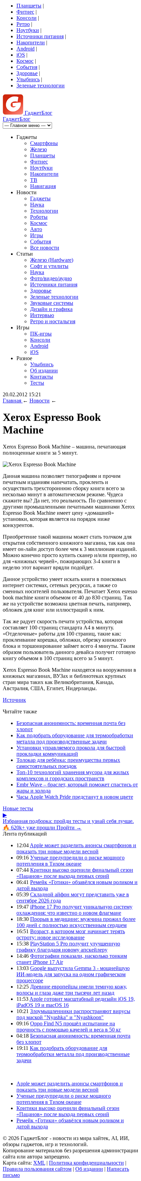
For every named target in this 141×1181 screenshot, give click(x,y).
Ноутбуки (27, 30)
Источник (14, 700)
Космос (25, 61)
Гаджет (37, 113)
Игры (36, 235)
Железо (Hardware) (51, 260)
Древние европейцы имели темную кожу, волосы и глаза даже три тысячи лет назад (71, 990)
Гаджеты (40, 198)
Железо (38, 149)
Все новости (44, 248)
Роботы (39, 217)
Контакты (41, 377)
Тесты (37, 383)
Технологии (44, 211)
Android (25, 49)
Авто (36, 229)
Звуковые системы (51, 303)
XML (39, 1163)
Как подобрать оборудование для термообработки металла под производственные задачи (74, 738)
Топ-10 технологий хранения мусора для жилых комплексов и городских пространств (72, 775)
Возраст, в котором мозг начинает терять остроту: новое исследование (70, 934)
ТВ (33, 180)
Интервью (42, 315)
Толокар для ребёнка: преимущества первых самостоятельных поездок (68, 763)
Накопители (30, 42)
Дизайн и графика (51, 309)
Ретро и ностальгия (52, 321)
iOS (20, 55)
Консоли (26, 18)
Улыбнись (28, 79)
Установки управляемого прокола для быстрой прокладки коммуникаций (71, 751)
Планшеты (28, 6)
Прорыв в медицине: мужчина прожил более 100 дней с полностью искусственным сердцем (76, 922)
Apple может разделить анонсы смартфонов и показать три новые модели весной (76, 848)
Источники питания (40, 36)
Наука (37, 205)
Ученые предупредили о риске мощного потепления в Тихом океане (70, 861)
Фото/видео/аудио (51, 278)
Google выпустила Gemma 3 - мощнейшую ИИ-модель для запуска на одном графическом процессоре (73, 974)
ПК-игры (41, 334)
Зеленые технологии (40, 85)
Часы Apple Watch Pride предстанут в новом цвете (74, 797)
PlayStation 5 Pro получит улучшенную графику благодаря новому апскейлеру (68, 947)
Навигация (43, 186)
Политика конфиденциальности (86, 1163)
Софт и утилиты (49, 266)
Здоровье (27, 73)
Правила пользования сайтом (37, 1169)
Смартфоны (44, 143)
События (26, 67)
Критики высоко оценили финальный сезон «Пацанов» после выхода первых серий (74, 873)
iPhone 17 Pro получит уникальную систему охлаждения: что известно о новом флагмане (74, 910)
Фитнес (25, 12)
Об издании (44, 370)
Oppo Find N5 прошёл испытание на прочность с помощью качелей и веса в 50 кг (68, 1027)
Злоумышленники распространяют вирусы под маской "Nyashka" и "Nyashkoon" (73, 1014)
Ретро (23, 24)
